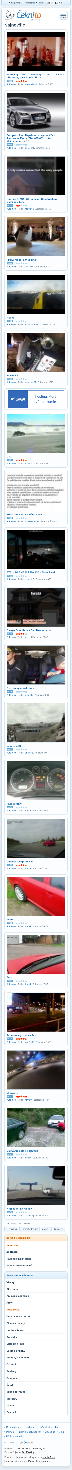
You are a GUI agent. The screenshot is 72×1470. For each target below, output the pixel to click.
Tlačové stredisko (48, 1427)
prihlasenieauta (32, 521)
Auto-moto (11, 84)
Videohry (11, 1398)
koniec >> (58, 1229)
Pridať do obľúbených (29, 1431)
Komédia (11, 1337)
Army (9, 1302)
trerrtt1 (28, 637)
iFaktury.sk (39, 1448)
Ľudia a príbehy (15, 1350)
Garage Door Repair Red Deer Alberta (29, 630)
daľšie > (46, 1229)
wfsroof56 (29, 209)
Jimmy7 (28, 1100)
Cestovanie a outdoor (19, 1316)
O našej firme (13, 1427)
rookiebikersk (31, 84)
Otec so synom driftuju (20, 688)
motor (10, 919)
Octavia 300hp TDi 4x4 (20, 861)
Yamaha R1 (13, 375)
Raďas (10, 317)
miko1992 (29, 1042)
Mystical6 (29, 267)
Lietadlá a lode (15, 1343)
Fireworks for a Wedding (21, 259)
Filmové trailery (15, 1323)
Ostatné (11, 1364)
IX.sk (17, 1448)
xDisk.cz (26, 1448)
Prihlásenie (30, 3)
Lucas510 (29, 579)
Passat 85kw (14, 803)
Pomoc (41, 3)
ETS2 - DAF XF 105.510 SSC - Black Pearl (31, 572)
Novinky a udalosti (17, 1357)
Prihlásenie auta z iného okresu (25, 514)
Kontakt (19, 1436)
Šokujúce (12, 1378)
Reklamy (11, 1371)
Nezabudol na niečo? (19, 1208)
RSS (8, 1436)
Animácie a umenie (17, 1295)
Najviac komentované (19, 1265)
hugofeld (29, 695)
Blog (61, 1431)
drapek (28, 810)
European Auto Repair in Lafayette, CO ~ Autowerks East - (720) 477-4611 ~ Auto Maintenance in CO (31, 138)
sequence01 (14, 746)
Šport (9, 1385)
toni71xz (29, 148)
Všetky (10, 1282)
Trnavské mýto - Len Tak (21, 1035)
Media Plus (48, 1457)
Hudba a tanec (15, 1330)
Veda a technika (15, 1391)
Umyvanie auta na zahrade (22, 1150)
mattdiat (28, 463)
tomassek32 (30, 382)
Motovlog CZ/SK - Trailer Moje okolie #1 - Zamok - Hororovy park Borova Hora (35, 76)
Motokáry (12, 1093)
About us (50, 1431)
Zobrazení (12, 1251)
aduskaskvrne (31, 324)
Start (9, 977)
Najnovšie (12, 1245)
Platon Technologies (39, 1461)
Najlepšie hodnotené (18, 1258)
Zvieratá (11, 1412)
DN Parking (28, 1452)
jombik (28, 1158)
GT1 (9, 456)
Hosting (8, 1461)
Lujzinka (29, 1215)
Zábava (10, 1405)
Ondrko (28, 753)
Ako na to (12, 1289)
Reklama (30, 1427)
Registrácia (16, 3)
